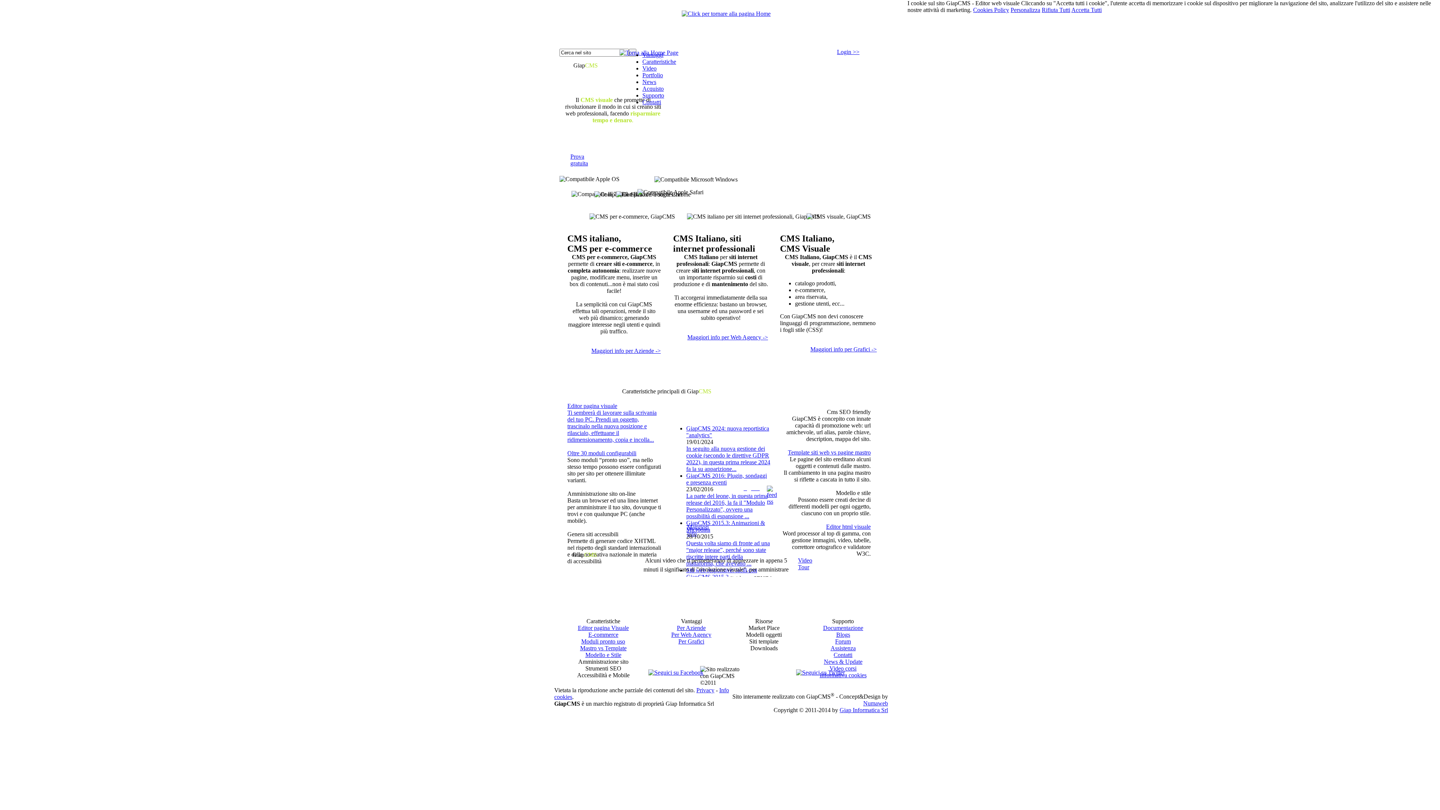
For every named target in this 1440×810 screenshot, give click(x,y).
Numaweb (875, 703)
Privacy (705, 690)
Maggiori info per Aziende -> (626, 351)
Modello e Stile (603, 655)
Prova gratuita (579, 159)
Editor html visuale (848, 527)
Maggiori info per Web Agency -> (727, 337)
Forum (843, 641)
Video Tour (805, 563)
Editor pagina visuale (592, 406)
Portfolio (652, 75)
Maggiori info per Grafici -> (843, 349)
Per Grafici (691, 641)
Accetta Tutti (1086, 10)
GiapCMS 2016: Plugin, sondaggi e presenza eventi (726, 479)
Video (649, 68)
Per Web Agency (691, 635)
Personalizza (1025, 10)
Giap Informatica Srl (864, 710)
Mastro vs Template (603, 648)
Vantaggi (652, 55)
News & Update (843, 661)
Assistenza (843, 648)
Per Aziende (691, 628)
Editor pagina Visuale (603, 628)
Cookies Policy (991, 10)
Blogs (843, 635)
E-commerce (603, 635)
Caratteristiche (659, 61)
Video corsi (843, 668)
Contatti (651, 102)
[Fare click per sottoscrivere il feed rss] (772, 501)
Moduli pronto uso (603, 641)
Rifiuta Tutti (1056, 10)
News (649, 82)
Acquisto (653, 89)
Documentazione (843, 628)
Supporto (653, 95)
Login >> (848, 52)
